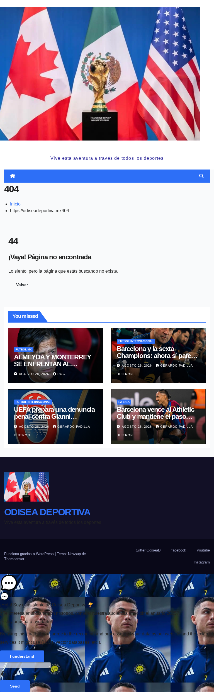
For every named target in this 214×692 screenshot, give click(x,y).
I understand (22, 656)
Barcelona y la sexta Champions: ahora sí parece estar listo (157, 355)
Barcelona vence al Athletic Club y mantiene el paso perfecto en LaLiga (155, 416)
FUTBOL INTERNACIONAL (135, 341)
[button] (201, 176)
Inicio (15, 204)
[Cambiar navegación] (108, 176)
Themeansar (14, 559)
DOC (61, 374)
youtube (203, 550)
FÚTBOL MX (24, 349)
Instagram (202, 562)
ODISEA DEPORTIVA (107, 147)
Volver (22, 284)
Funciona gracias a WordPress (29, 554)
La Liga (124, 401)
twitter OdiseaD (148, 550)
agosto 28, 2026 (34, 374)
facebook (178, 550)
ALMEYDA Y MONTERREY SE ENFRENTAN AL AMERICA (52, 364)
